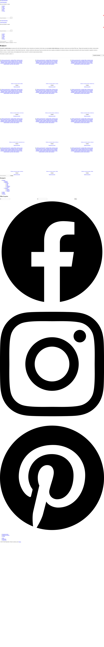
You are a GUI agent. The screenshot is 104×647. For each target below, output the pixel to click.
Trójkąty (7, 187)
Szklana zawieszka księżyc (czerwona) (16, 112)
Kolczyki (5, 181)
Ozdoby (3, 192)
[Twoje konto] (0, 14)
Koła (7, 185)
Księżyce (8, 190)
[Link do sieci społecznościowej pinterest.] (52, 531)
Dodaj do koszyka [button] (17, 86)
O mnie (3, 35)
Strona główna (2, 42)
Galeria (3, 8)
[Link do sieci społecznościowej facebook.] (52, 303)
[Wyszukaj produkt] (11, 18)
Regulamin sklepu (5, 534)
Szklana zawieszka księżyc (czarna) (52, 83)
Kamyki (7, 189)
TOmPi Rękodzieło (3, 2)
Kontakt (3, 10)
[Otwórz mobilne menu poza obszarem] (0, 29)
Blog (3, 9)
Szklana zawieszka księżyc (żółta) (52, 171)
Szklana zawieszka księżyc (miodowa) (87, 112)
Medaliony (6, 182)
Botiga (20, 541)
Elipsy (7, 183)
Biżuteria (7, 42)
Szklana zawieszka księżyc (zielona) (87, 142)
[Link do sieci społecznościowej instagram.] (52, 423)
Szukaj (12, 175)
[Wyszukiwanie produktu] (1, 13)
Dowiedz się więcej (52, 86)
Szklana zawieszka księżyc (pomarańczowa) (16, 142)
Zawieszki (11, 42)
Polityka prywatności (5, 535)
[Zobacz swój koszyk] (0, 16)
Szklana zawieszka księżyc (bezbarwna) (87, 83)
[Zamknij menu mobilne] (0, 32)
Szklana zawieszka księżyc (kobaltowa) (52, 112)
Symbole (8, 191)
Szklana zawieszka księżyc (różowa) (52, 142)
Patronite (1, 532)
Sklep (3, 34)
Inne (7, 184)
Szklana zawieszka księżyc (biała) (17, 83)
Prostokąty (8, 186)
